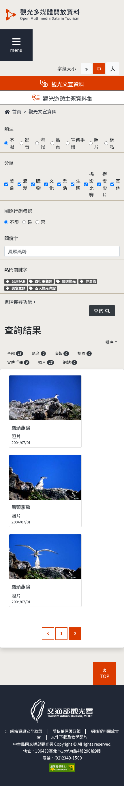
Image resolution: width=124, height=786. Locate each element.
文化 (51, 184)
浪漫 (25, 184)
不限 (12, 143)
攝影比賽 (91, 184)
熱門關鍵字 (15, 269)
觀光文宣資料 (42, 111)
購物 (38, 184)
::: (6, 731)
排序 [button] (110, 342)
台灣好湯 (19, 281)
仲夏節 (91, 281)
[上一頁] (48, 633)
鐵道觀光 (69, 281)
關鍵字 (11, 238)
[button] (86, 68)
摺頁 (58, 143)
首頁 (16, 111)
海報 (42, 143)
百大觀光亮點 (45, 288)
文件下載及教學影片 (69, 737)
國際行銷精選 (18, 210)
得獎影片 (104, 184)
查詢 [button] (100, 310)
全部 (14, 353)
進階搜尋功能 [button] (18, 301)
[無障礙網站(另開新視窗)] (62, 767)
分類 (9, 162)
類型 (9, 128)
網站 (112, 143)
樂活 (65, 184)
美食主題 (19, 288)
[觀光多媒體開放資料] (52, 14)
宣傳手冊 (78, 143)
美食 (12, 184)
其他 (118, 184)
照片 (96, 143)
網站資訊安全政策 (26, 731)
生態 (78, 184)
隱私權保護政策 (66, 731)
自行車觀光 (43, 281)
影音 (27, 143)
